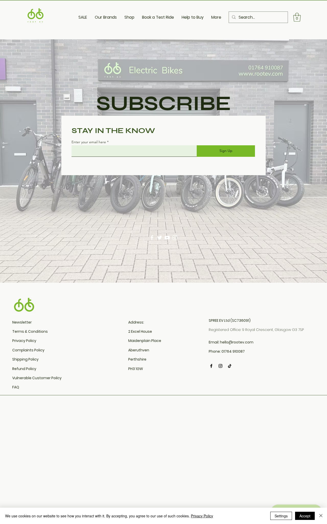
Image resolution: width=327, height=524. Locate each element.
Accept (304, 515)
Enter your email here (89, 142)
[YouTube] (167, 237)
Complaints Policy (28, 350)
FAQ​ (15, 387)
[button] (297, 17)
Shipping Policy (25, 359)
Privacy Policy (24, 340)
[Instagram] (175, 237)
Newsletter (22, 322)
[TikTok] (229, 365)
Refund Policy (24, 368)
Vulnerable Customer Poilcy (37, 377)
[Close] (321, 516)
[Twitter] (159, 237)
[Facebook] (152, 237)
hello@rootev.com (236, 342)
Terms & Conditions (30, 331)
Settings (281, 515)
